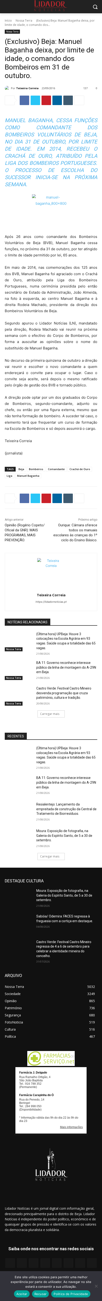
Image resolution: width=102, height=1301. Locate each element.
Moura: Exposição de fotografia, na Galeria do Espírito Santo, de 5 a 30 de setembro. (64, 835)
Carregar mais (49, 714)
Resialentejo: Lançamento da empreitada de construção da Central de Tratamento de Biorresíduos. (66, 808)
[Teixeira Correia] (8, 88)
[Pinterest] (46, 100)
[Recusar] (96, 1286)
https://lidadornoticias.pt (51, 601)
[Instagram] (21, 1263)
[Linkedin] (57, 100)
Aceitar (21, 1294)
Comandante (56, 469)
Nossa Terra (24, 21)
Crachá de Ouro (80, 469)
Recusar (40, 1294)
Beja (21, 469)
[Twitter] (35, 100)
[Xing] (92, 1263)
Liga (9, 475)
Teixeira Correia (27, 88)
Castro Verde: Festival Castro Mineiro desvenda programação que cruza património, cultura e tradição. (63, 692)
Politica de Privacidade (71, 1294)
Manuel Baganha (28, 475)
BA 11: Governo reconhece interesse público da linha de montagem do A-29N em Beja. (66, 667)
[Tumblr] (68, 100)
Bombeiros (36, 469)
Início (8, 21)
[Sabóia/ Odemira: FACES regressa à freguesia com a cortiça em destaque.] (18, 924)
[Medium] (45, 1263)
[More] (79, 100)
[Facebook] (24, 100)
